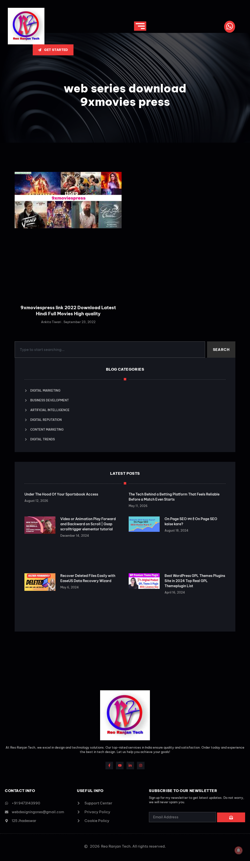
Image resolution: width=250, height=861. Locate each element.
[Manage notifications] (238, 850)
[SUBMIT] (231, 817)
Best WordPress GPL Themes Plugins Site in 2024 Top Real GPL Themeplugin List (195, 581)
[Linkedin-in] (130, 765)
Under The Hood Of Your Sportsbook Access (61, 494)
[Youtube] (120, 765)
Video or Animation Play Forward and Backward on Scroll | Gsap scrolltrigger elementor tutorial (88, 524)
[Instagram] (141, 765)
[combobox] (110, 349)
